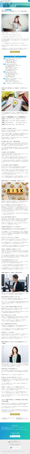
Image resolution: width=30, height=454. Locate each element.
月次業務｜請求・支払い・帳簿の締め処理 (11, 60)
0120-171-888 (15, 433)
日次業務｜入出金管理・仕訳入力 (10, 59)
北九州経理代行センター (6, 409)
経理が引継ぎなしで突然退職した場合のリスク (11, 64)
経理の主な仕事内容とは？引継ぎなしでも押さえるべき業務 (13, 58)
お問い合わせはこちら (15, 51)
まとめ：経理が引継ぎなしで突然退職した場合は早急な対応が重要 (13, 83)
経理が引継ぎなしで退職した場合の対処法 (10, 71)
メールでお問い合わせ (15, 436)
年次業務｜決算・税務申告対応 (10, 61)
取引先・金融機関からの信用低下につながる (12, 69)
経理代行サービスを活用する (10, 77)
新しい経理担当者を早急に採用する (10, 76)
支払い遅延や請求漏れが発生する (10, 66)
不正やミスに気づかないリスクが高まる (11, 68)
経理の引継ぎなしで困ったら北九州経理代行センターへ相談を (13, 78)
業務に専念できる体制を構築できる (10, 79)
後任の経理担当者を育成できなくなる (11, 70)
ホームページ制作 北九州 (28, 453)
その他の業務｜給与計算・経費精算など (11, 62)
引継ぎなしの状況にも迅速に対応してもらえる (12, 80)
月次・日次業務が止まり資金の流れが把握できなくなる (13, 65)
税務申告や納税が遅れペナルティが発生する (12, 67)
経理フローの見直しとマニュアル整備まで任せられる (13, 81)
